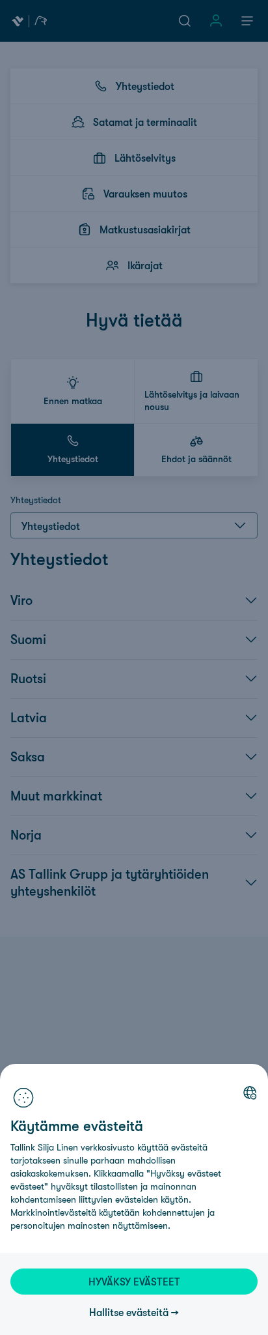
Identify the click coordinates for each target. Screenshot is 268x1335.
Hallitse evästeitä (128, 1312)
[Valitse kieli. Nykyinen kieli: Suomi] (250, 1092)
